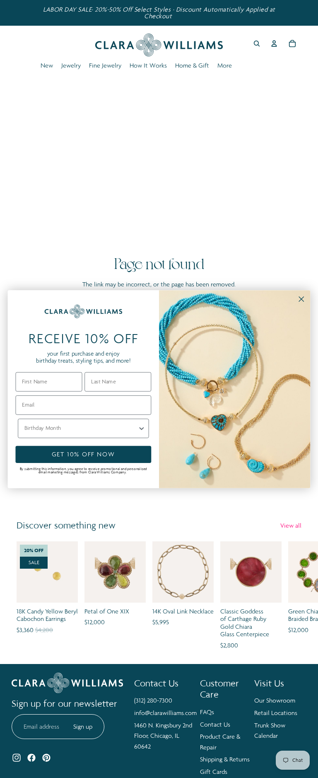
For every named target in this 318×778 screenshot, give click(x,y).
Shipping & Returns (225, 759)
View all (290, 525)
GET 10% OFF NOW (84, 454)
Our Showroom (274, 700)
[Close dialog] (301, 299)
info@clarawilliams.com (165, 713)
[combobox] (80, 428)
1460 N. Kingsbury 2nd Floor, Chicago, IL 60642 (163, 735)
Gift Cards (213, 772)
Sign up (82, 726)
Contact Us (215, 724)
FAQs (207, 712)
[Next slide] (292, 596)
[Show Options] (141, 428)
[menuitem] (224, 65)
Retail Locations (275, 713)
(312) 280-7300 (153, 700)
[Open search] (257, 43)
